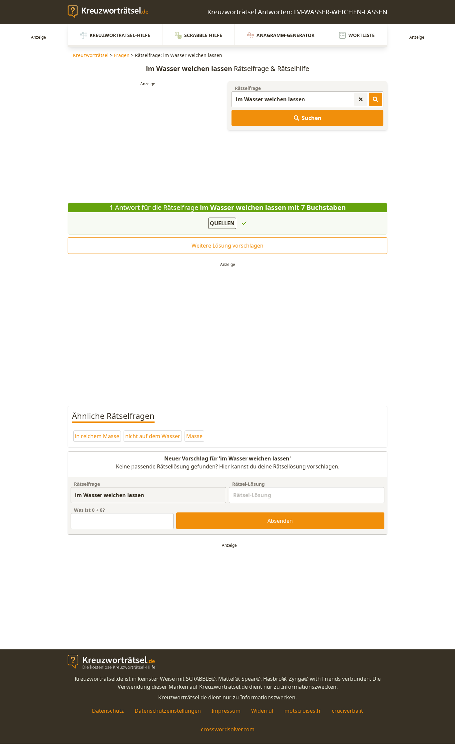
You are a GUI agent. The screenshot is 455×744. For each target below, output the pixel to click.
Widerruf (262, 710)
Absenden (280, 520)
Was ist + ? (89, 510)
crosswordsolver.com (227, 729)
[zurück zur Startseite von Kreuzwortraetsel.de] (111, 12)
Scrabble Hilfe (203, 35)
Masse (194, 436)
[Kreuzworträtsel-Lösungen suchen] (375, 99)
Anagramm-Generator (285, 35)
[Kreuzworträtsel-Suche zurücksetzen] (360, 99)
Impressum (226, 710)
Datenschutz (108, 710)
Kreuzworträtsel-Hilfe (120, 35)
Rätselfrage (248, 88)
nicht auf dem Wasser (152, 436)
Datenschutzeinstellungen (168, 710)
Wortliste (361, 35)
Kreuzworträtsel (91, 55)
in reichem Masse (97, 436)
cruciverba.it (347, 710)
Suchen (311, 118)
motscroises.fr (302, 710)
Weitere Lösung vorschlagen (227, 245)
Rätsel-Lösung (248, 484)
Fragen (122, 55)
